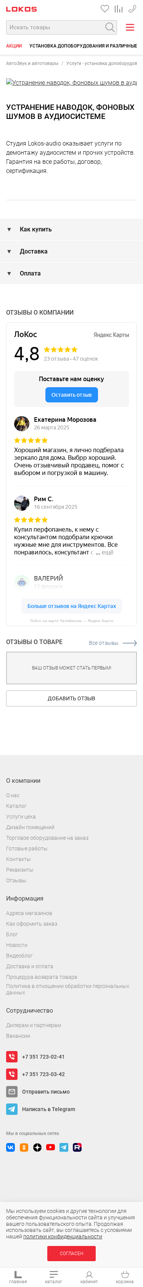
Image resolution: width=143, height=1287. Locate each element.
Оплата (29, 273)
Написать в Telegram (48, 1109)
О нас (12, 795)
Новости (16, 945)
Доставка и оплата (29, 966)
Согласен (71, 1253)
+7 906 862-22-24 (132, 7)
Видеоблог (19, 956)
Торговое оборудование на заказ (47, 838)
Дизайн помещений (30, 827)
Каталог (16, 806)
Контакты (18, 859)
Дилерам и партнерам (33, 1025)
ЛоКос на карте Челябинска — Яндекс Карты (71, 621)
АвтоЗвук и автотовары (32, 63)
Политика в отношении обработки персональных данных (67, 989)
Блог (12, 934)
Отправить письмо (46, 1092)
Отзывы (16, 880)
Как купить (35, 229)
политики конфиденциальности (62, 1236)
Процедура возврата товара (41, 977)
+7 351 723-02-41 (43, 1057)
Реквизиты (20, 870)
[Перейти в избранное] (104, 9)
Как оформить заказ (31, 924)
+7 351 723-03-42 (43, 1074)
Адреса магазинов (29, 913)
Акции (14, 46)
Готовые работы (27, 848)
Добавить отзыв (71, 698)
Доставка (33, 251)
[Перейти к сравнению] (118, 9)
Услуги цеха (21, 817)
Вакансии (18, 1036)
